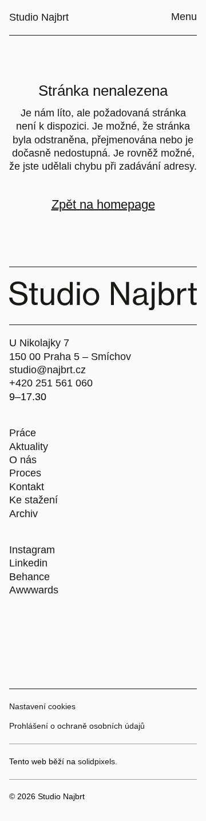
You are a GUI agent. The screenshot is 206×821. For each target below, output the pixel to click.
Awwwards (33, 590)
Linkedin (28, 563)
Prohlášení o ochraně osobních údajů (77, 725)
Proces (25, 473)
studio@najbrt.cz (47, 370)
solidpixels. (97, 761)
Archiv (23, 513)
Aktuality (28, 446)
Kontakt (26, 486)
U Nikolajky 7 (39, 343)
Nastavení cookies (42, 706)
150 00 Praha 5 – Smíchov (70, 356)
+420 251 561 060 (51, 383)
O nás (23, 460)
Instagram (32, 550)
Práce (22, 433)
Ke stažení (33, 500)
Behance (29, 576)
